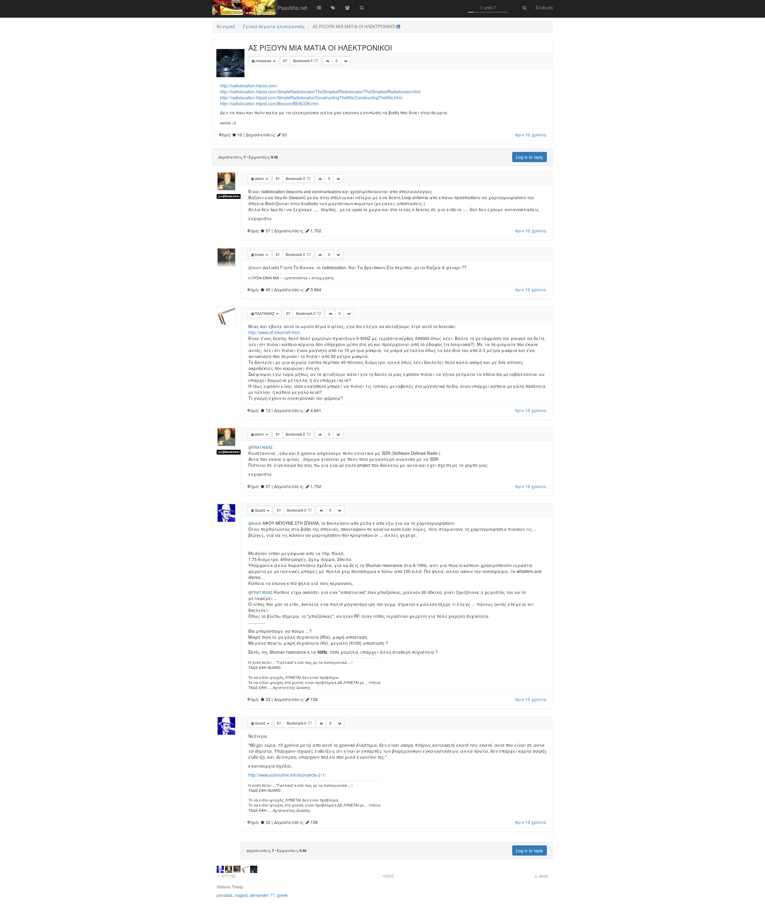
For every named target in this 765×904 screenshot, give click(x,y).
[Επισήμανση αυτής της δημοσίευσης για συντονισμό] (285, 60)
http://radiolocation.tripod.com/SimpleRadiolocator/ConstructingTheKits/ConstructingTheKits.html (311, 97)
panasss (224, 895)
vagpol (241, 895)
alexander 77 (262, 895)
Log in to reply (529, 157)
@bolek (254, 523)
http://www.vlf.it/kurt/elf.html (274, 332)
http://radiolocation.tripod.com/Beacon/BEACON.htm (269, 103)
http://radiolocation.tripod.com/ (248, 86)
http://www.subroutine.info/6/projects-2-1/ (287, 775)
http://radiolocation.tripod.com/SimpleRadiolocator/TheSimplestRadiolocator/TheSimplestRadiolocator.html (320, 91)
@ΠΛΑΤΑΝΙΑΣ (260, 447)
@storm (254, 267)
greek (282, 895)
